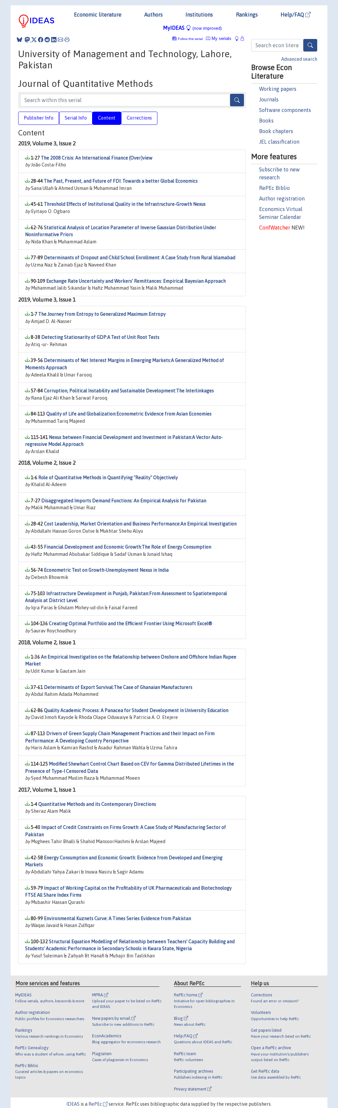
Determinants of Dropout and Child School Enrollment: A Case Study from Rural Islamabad (139, 257)
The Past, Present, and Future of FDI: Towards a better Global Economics (121, 181)
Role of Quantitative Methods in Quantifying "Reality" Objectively (108, 477)
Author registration (282, 198)
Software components (285, 110)
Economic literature (97, 15)
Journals (269, 99)
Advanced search (299, 59)
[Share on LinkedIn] (53, 40)
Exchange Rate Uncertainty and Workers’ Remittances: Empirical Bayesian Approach (136, 281)
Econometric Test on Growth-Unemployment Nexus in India (106, 570)
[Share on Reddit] (47, 40)
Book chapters (276, 131)
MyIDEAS (192, 28)
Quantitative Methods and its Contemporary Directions (97, 804)
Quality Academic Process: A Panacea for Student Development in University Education (136, 710)
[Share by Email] (60, 40)
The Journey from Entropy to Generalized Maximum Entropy (102, 314)
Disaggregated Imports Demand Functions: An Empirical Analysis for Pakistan (123, 500)
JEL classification (279, 142)
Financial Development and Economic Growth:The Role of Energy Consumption (127, 547)
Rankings (247, 15)
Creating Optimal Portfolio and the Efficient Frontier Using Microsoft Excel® (130, 623)
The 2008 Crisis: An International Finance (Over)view (96, 158)
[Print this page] (67, 40)
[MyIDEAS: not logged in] (238, 38)
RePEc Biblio (274, 188)
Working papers (277, 89)
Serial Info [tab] (76, 118)
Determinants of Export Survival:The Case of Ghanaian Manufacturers (118, 687)
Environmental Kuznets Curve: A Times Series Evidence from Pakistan (117, 918)
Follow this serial (190, 39)
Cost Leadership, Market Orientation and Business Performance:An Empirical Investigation (140, 523)
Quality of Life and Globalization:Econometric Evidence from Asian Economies (129, 413)
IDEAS (73, 1104)
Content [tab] (107, 118)
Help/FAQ (293, 15)
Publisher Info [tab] (38, 118)
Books (266, 121)
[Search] (310, 45)
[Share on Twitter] (34, 40)
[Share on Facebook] (40, 40)
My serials (220, 38)
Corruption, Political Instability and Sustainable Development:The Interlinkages (129, 390)
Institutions (199, 15)
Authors (153, 15)
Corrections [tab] (139, 118)
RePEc (95, 1104)
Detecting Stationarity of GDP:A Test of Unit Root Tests (100, 337)
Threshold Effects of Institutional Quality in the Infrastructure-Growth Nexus (125, 204)
